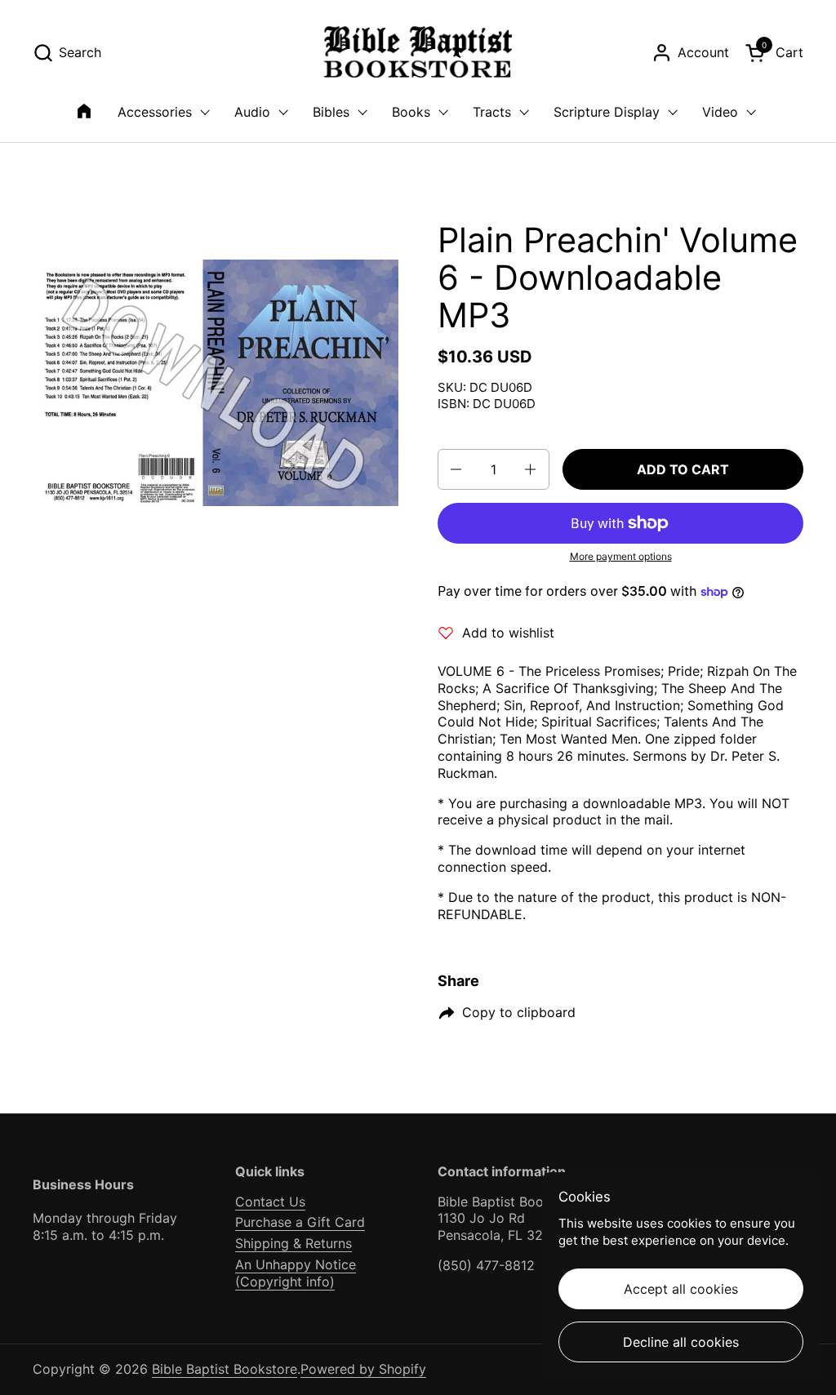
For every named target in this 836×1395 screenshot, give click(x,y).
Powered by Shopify (363, 1369)
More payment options (621, 556)
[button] (67, 52)
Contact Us (270, 1201)
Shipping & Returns (293, 1243)
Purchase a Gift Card (300, 1222)
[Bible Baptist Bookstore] (418, 52)
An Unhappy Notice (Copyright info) (295, 1273)
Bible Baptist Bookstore (224, 1369)
